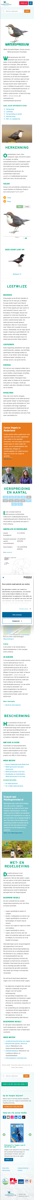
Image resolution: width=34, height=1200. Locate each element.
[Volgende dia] (30, 1148)
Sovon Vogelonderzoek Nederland (17, 764)
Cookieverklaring (23, 1168)
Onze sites (5, 1168)
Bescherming (10, 116)
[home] (9, 3)
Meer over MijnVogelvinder (13, 833)
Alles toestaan (17, 615)
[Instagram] (12, 1117)
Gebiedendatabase (11, 1051)
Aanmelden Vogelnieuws (13, 1106)
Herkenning (10, 109)
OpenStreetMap (26, 634)
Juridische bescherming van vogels (17, 1041)
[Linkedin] (15, 1117)
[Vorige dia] (4, 1148)
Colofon (20, 1170)
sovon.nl (9, 552)
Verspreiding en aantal (14, 114)
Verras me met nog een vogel (13, 1084)
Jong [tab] (27, 207)
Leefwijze (9, 112)
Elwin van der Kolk (25, 1065)
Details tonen (23, 609)
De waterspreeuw (11, 783)
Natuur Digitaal (19, 1067)
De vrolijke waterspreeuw (14, 786)
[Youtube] (8, 1117)
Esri (19, 634)
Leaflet (10, 634)
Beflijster (16, 274)
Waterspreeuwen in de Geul (14, 772)
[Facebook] (4, 1117)
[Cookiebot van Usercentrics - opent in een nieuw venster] (24, 577)
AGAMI (8, 1065)
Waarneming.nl (8, 639)
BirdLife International (12, 705)
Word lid (8, 1159)
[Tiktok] (23, 1117)
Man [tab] (19, 207)
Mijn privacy (6, 1170)
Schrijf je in (7, 459)
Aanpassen (16, 621)
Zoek (27, 11)
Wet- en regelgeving (13, 119)
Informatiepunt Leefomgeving (15, 1058)
